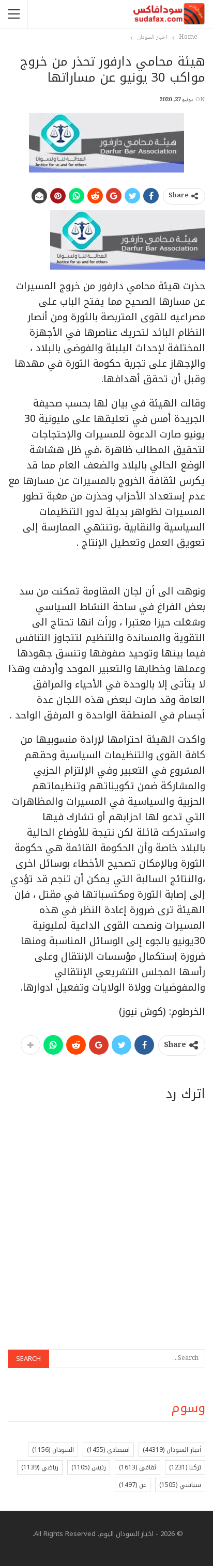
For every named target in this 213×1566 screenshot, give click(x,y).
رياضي (39, 1467)
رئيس (88, 1467)
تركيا (185, 1467)
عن (132, 1485)
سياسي (180, 1485)
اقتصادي (108, 1449)
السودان (53, 1449)
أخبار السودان (172, 1449)
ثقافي (137, 1467)
